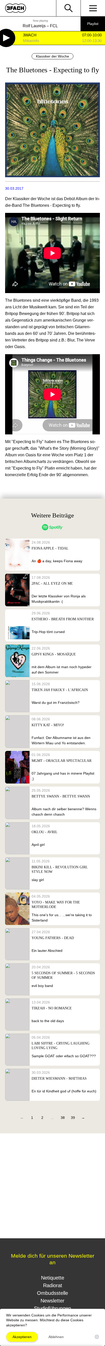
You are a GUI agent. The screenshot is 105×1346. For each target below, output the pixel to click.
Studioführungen (52, 1308)
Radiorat (52, 1285)
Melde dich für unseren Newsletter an (52, 1259)
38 (63, 1118)
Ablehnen (56, 1337)
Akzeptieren (22, 1337)
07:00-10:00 (92, 35)
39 (73, 1118)
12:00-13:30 (92, 41)
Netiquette (52, 1278)
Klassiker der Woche (52, 56)
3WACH (29, 35)
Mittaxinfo (31, 41)
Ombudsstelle (52, 1293)
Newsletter (52, 1300)
